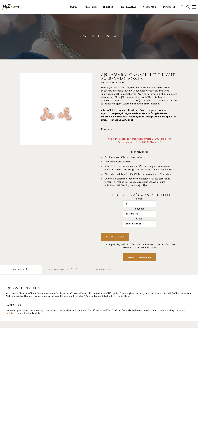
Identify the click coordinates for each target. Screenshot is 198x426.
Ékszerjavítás (127, 7)
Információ (149, 7)
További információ (63, 269)
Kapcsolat (169, 7)
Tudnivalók (104, 269)
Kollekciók (90, 7)
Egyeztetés (21, 269)
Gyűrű (73, 7)
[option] (56, 109)
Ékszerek (108, 7)
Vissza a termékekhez (139, 257)
